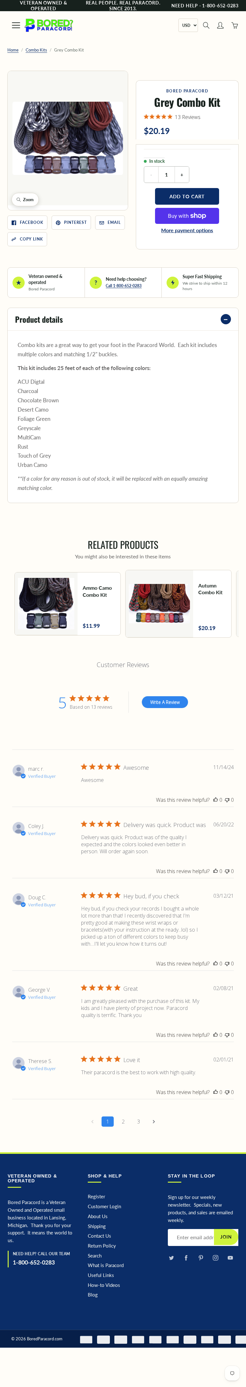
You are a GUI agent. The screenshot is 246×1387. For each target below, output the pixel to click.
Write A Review (165, 702)
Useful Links (101, 1275)
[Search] (206, 25)
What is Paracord (106, 1265)
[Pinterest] (200, 1258)
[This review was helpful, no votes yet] (215, 799)
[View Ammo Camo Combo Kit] (67, 603)
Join (226, 1237)
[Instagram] (215, 1258)
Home (13, 49)
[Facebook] (186, 1258)
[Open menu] (13, 25)
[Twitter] (171, 1258)
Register (96, 1196)
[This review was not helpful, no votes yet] (227, 799)
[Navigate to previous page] (92, 1121)
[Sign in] (220, 25)
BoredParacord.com (44, 1338)
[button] (68, 138)
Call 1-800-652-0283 (124, 285)
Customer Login (104, 1206)
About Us (98, 1216)
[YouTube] (230, 1258)
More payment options (187, 230)
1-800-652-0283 (34, 1262)
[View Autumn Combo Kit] (178, 604)
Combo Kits (36, 49)
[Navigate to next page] (154, 1121)
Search (95, 1255)
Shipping (97, 1226)
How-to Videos (104, 1285)
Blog (93, 1294)
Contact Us (99, 1236)
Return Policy (102, 1246)
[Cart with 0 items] (234, 25)
